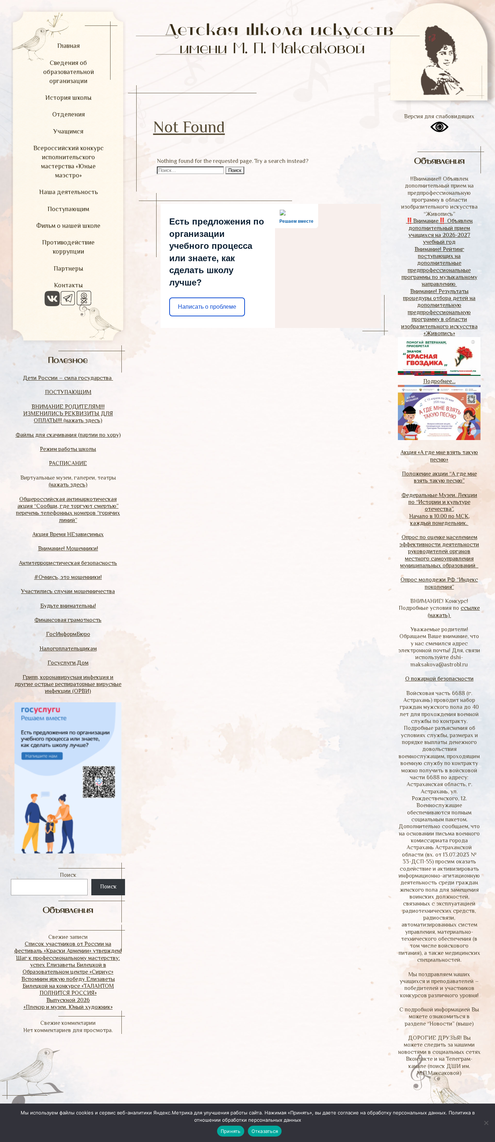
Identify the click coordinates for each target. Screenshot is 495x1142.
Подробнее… (439, 381)
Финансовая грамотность (67, 620)
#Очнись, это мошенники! (68, 577)
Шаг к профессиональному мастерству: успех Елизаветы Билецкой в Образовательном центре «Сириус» (68, 965)
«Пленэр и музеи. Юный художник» (68, 1007)
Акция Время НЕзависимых (68, 534)
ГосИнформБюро (68, 634)
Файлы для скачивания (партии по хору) (68, 435)
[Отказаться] (486, 1122)
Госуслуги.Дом (67, 663)
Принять (231, 1131)
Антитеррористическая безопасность (68, 563)
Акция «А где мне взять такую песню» (439, 456)
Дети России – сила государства (68, 378)
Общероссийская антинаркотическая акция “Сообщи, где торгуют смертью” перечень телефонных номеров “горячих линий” (68, 509)
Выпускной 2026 (68, 1000)
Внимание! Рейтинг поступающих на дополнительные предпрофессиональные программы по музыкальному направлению (439, 267)
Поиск (68, 875)
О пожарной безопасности (439, 678)
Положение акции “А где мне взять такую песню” (439, 477)
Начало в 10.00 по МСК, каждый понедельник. (439, 519)
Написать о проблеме (207, 307)
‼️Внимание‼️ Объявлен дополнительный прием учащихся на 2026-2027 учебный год (439, 231)
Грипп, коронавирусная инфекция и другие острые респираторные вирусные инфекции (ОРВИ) (67, 684)
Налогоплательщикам (68, 648)
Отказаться (264, 1131)
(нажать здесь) (68, 484)
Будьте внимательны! (68, 606)
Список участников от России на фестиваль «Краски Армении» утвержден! (68, 947)
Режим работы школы (68, 449)
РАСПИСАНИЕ (68, 463)
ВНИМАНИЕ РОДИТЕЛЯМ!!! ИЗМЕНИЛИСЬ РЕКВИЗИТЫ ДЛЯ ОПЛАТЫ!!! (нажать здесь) (68, 413)
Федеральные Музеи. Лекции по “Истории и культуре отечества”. (439, 502)
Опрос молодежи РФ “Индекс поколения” (439, 583)
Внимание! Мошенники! (68, 548)
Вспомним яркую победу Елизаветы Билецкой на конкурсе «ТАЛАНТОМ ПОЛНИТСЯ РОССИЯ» (68, 986)
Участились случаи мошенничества (68, 591)
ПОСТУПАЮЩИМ (68, 392)
